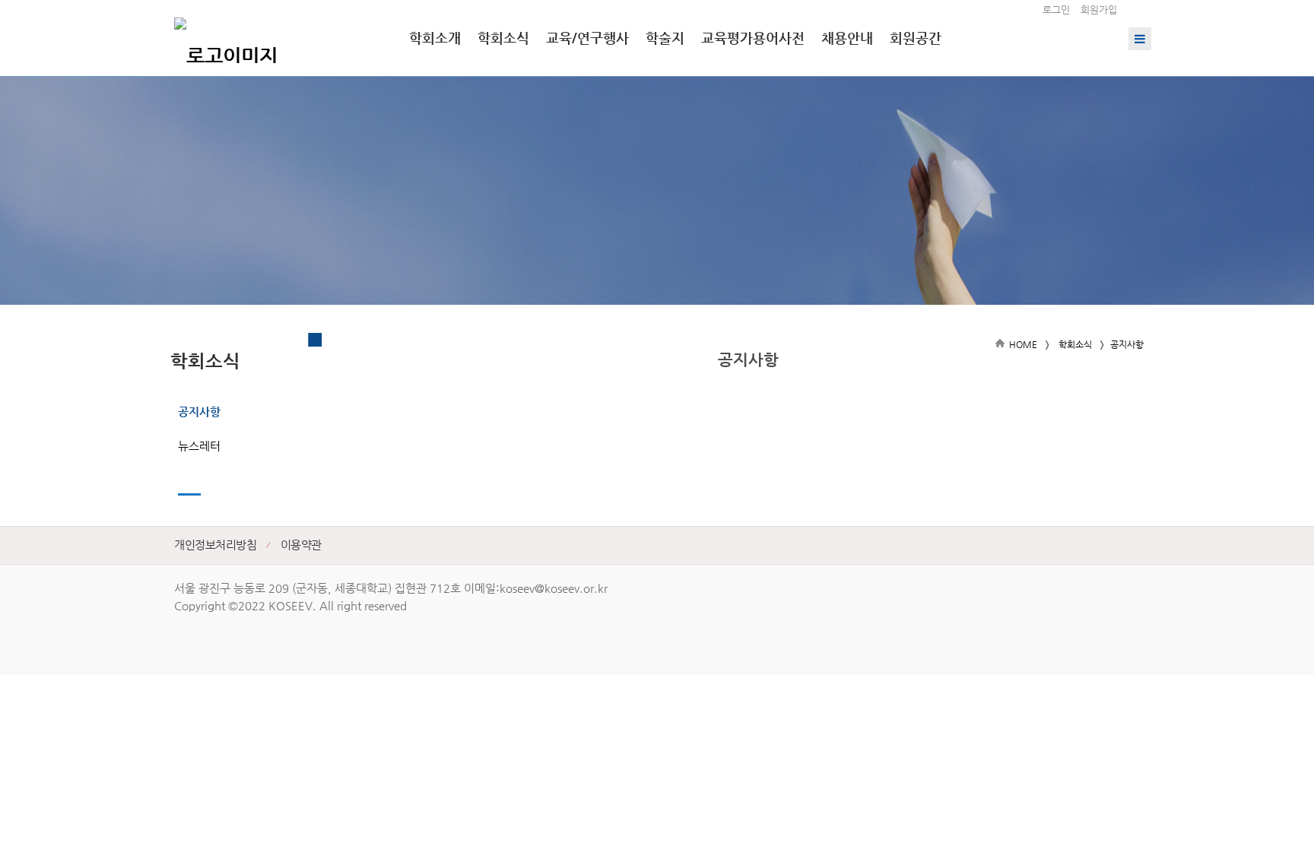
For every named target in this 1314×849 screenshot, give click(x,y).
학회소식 (503, 38)
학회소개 (435, 38)
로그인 (1056, 9)
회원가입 (1099, 9)
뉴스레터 (199, 445)
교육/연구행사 (587, 38)
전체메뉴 (1139, 38)
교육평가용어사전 (753, 38)
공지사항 (199, 411)
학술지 (665, 38)
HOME (1023, 344)
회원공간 (915, 38)
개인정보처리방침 (215, 544)
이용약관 (301, 544)
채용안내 (847, 38)
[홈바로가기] (226, 38)
